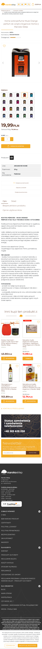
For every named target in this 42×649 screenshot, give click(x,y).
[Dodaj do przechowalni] (4, 46)
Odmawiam (10, 645)
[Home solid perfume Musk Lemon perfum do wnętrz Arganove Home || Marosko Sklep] (4, 95)
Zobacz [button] (28, 358)
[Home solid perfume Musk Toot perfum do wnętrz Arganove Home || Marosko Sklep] (31, 102)
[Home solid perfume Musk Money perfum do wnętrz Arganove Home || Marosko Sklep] (11, 95)
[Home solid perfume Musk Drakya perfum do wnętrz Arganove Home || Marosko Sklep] (18, 116)
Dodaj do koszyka (17, 146)
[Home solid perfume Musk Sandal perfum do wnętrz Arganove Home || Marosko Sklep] (11, 102)
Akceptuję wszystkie (27, 645)
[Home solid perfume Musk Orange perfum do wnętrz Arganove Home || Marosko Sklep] (25, 95)
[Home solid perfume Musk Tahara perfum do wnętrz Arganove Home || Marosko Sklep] (25, 102)
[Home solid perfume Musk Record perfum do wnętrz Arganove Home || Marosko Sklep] (4, 102)
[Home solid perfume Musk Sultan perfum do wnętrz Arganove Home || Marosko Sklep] (4, 109)
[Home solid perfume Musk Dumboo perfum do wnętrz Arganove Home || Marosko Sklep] (25, 116)
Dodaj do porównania (21, 192)
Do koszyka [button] (10, 358)
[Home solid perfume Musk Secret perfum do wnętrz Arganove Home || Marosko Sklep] (18, 102)
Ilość (5, 135)
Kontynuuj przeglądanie (13, 408)
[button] (4, 201)
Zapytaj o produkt (21, 187)
